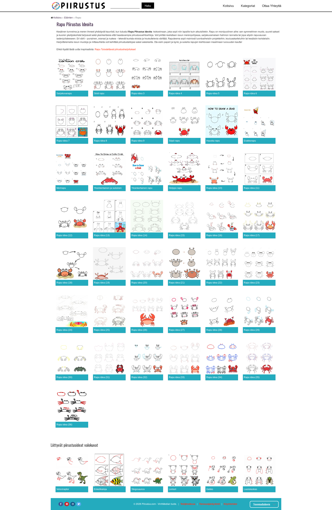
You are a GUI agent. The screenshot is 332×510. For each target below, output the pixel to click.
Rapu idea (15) (177, 235)
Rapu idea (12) (64, 235)
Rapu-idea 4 (175, 93)
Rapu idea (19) (102, 282)
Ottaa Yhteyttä (271, 5)
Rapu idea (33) (177, 377)
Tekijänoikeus (187, 504)
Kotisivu (228, 5)
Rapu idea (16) (214, 235)
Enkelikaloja (100, 489)
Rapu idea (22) (214, 282)
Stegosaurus (138, 489)
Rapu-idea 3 (137, 93)
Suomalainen (261, 504)
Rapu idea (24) (64, 330)
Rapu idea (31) (102, 377)
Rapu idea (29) (252, 330)
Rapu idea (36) (64, 424)
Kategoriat (248, 5)
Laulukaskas (250, 489)
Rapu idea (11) (251, 188)
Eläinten (68, 17)
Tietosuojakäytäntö (209, 504)
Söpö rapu (174, 140)
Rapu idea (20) (139, 282)
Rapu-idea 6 (250, 93)
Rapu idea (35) (252, 377)
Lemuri (172, 489)
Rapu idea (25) (102, 330)
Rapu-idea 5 (212, 93)
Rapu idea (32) (139, 377)
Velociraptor (62, 489)
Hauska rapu (213, 140)
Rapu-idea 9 (137, 140)
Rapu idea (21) (177, 282)
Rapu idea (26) (139, 330)
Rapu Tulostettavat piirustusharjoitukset (115, 49)
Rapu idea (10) (214, 188)
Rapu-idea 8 (100, 140)
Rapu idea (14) (139, 235)
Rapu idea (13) (102, 235)
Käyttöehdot (230, 504)
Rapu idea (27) (177, 330)
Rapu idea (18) (64, 282)
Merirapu (61, 188)
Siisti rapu (99, 93)
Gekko (209, 489)
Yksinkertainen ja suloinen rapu (110, 188)
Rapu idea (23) (252, 282)
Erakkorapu (250, 140)
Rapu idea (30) (64, 377)
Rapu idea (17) (252, 235)
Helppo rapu (175, 188)
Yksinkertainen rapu (141, 188)
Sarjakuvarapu (64, 93)
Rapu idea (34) (214, 377)
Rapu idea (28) (214, 330)
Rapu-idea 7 (63, 140)
